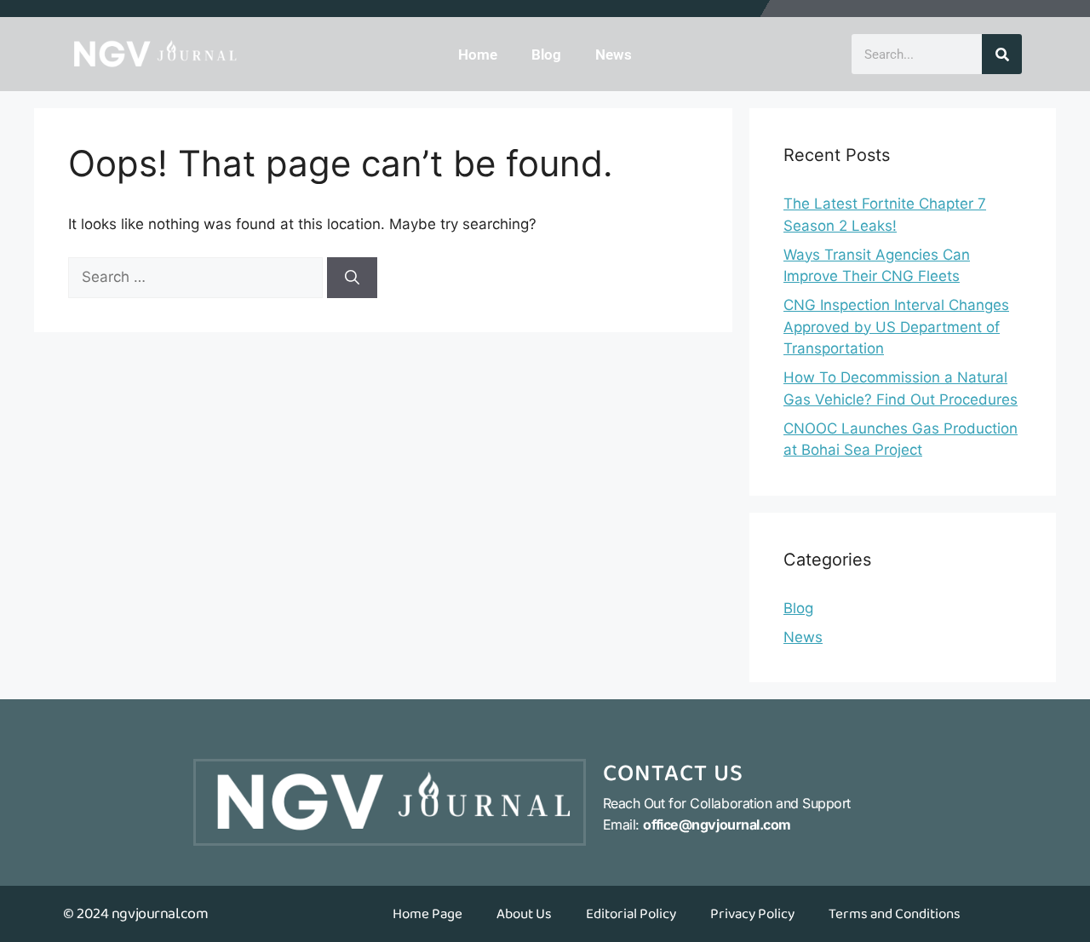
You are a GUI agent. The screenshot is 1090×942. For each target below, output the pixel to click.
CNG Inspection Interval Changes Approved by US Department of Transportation (896, 326)
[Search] (1002, 54)
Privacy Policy (752, 914)
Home (477, 54)
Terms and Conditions (895, 914)
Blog (546, 54)
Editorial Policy (631, 914)
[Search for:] (197, 276)
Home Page (427, 914)
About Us (524, 914)
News (613, 54)
